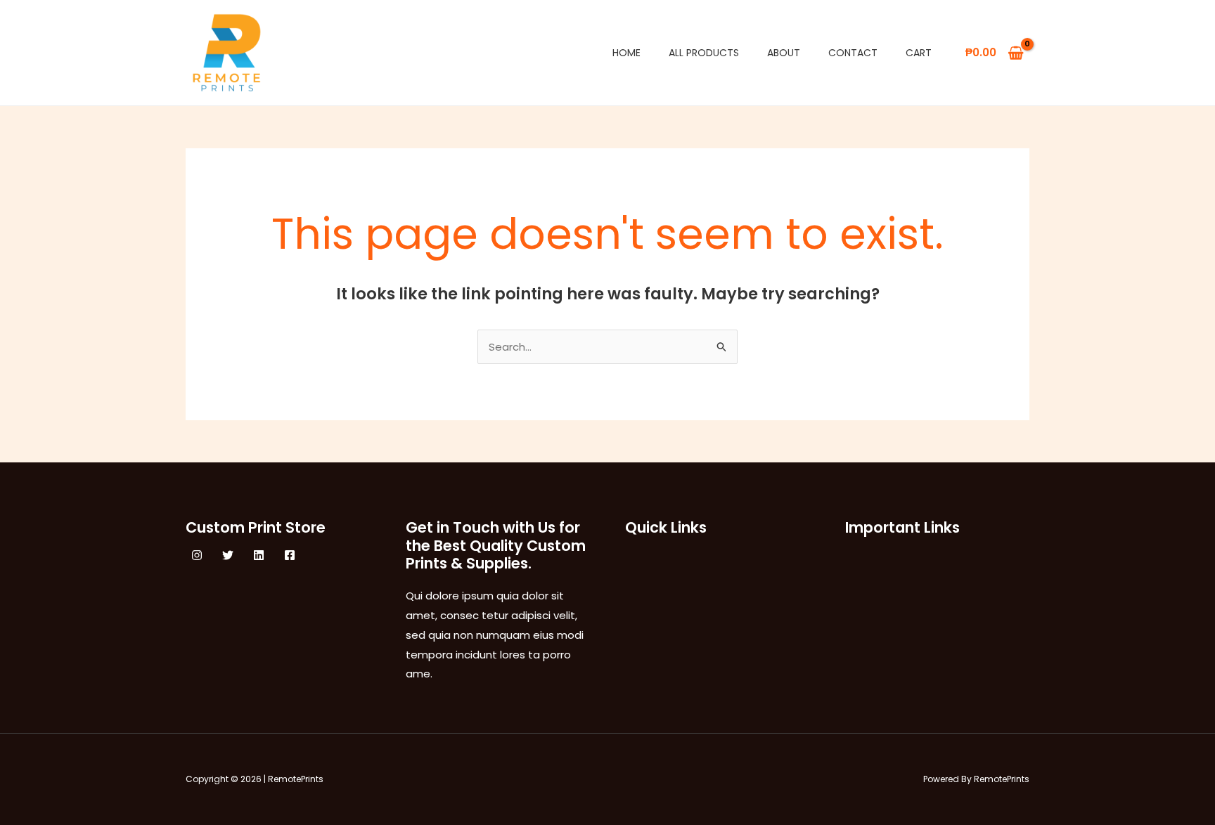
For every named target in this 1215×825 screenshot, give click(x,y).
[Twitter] (228, 555)
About (783, 53)
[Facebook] (289, 555)
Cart (919, 53)
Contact (853, 53)
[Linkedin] (259, 555)
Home (626, 53)
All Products (704, 53)
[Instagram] (197, 555)
